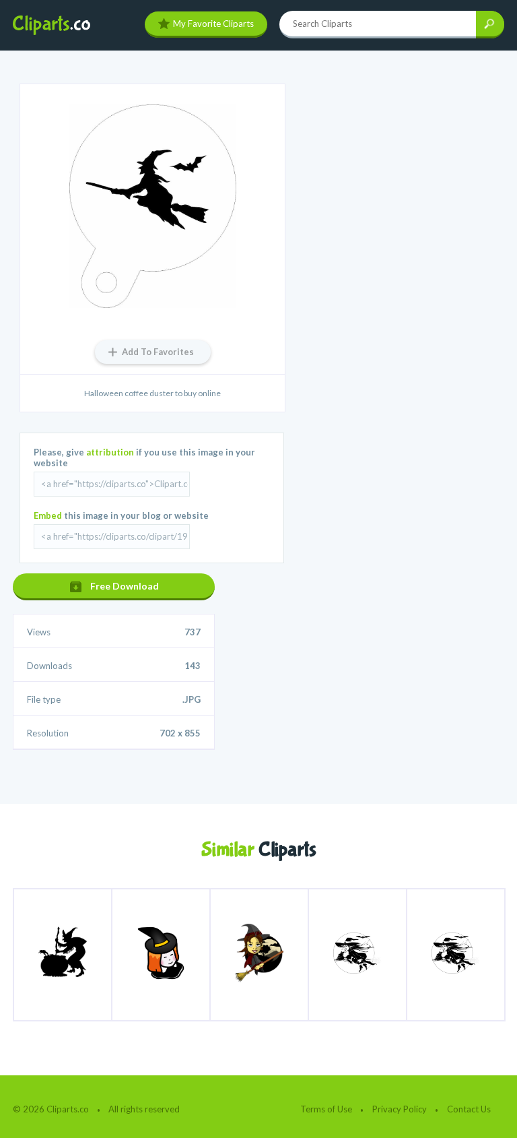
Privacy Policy (399, 1109)
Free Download (124, 586)
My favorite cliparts (213, 23)
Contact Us (469, 1109)
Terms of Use (326, 1109)
